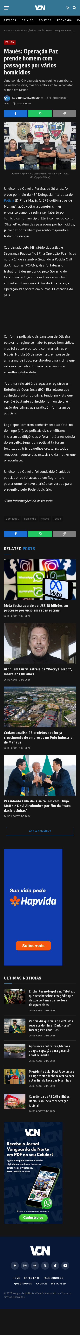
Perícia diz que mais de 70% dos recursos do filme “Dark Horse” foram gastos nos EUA (51, 1025)
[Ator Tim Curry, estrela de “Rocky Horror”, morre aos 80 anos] (40, 643)
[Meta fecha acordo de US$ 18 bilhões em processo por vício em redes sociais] (40, 579)
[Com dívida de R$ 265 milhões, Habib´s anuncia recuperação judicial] (14, 1101)
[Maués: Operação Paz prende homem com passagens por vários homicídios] (40, 145)
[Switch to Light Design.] (67, 8)
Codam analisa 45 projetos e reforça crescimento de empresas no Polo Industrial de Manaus (39, 737)
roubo (57, 518)
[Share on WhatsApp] (40, 113)
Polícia (9, 42)
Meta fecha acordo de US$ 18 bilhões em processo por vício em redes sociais (36, 607)
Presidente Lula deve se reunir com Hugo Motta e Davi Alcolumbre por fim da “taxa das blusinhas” (37, 806)
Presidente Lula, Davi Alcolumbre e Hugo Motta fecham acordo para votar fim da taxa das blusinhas (52, 1075)
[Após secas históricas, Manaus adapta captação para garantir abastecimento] (14, 1051)
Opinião (27, 20)
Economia (64, 20)
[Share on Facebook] (15, 113)
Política (45, 20)
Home (7, 30)
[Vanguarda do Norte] (40, 7)
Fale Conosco (53, 1278)
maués (45, 518)
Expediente (32, 1278)
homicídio (30, 518)
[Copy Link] (64, 113)
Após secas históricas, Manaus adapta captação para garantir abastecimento (49, 1050)
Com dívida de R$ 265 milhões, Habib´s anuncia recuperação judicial (49, 1101)
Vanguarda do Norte (29, 98)
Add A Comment (40, 831)
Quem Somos (23, 1283)
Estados (10, 20)
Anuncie (41, 1283)
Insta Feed (58, 1283)
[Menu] (6, 7)
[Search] (74, 7)
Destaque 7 (12, 518)
